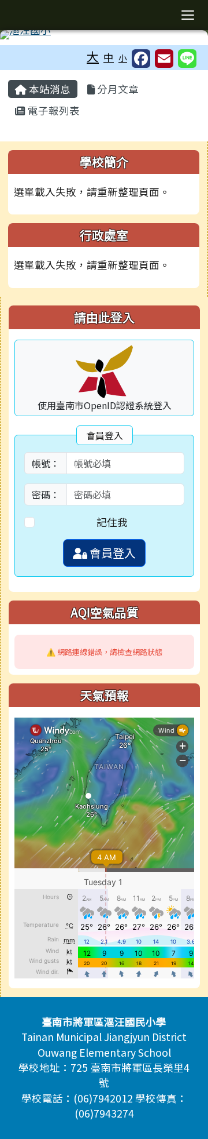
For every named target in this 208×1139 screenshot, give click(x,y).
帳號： (46, 463)
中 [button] (108, 57)
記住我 (112, 522)
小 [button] (122, 58)
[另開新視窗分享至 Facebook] (141, 58)
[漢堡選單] (188, 15)
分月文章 (117, 89)
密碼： (46, 494)
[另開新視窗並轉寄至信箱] (164, 58)
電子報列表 (52, 110)
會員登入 (111, 552)
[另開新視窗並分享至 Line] (187, 58)
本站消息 (48, 89)
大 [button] (93, 56)
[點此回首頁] (104, 34)
